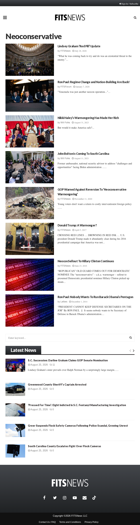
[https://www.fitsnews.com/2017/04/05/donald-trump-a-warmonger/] (29, 239)
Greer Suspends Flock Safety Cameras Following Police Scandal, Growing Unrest (78, 425)
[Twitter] (57, 498)
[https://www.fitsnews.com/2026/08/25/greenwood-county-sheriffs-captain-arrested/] (15, 389)
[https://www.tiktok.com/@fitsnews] (94, 498)
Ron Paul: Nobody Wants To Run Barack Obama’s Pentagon (95, 297)
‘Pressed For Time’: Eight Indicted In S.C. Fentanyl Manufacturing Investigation (77, 405)
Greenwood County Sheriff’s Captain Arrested (57, 384)
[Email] (87, 498)
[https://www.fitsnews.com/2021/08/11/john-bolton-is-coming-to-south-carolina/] (29, 167)
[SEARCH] (131, 337)
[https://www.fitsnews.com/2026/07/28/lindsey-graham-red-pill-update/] (29, 60)
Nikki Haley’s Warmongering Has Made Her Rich (88, 117)
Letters (64, 301)
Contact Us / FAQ (47, 522)
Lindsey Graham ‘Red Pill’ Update (79, 46)
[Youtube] (77, 498)
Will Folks (65, 122)
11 (53, 364)
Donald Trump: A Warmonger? (77, 225)
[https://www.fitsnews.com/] (70, 483)
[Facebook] (47, 498)
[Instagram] (67, 498)
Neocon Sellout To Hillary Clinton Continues (86, 261)
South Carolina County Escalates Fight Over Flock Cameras (64, 446)
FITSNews (66, 51)
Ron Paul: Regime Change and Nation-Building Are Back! (94, 82)
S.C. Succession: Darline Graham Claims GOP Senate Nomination (68, 360)
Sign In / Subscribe (130, 3)
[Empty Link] (130, 350)
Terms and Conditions (70, 522)
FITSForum (66, 86)
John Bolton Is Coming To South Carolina (83, 153)
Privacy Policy (91, 522)
